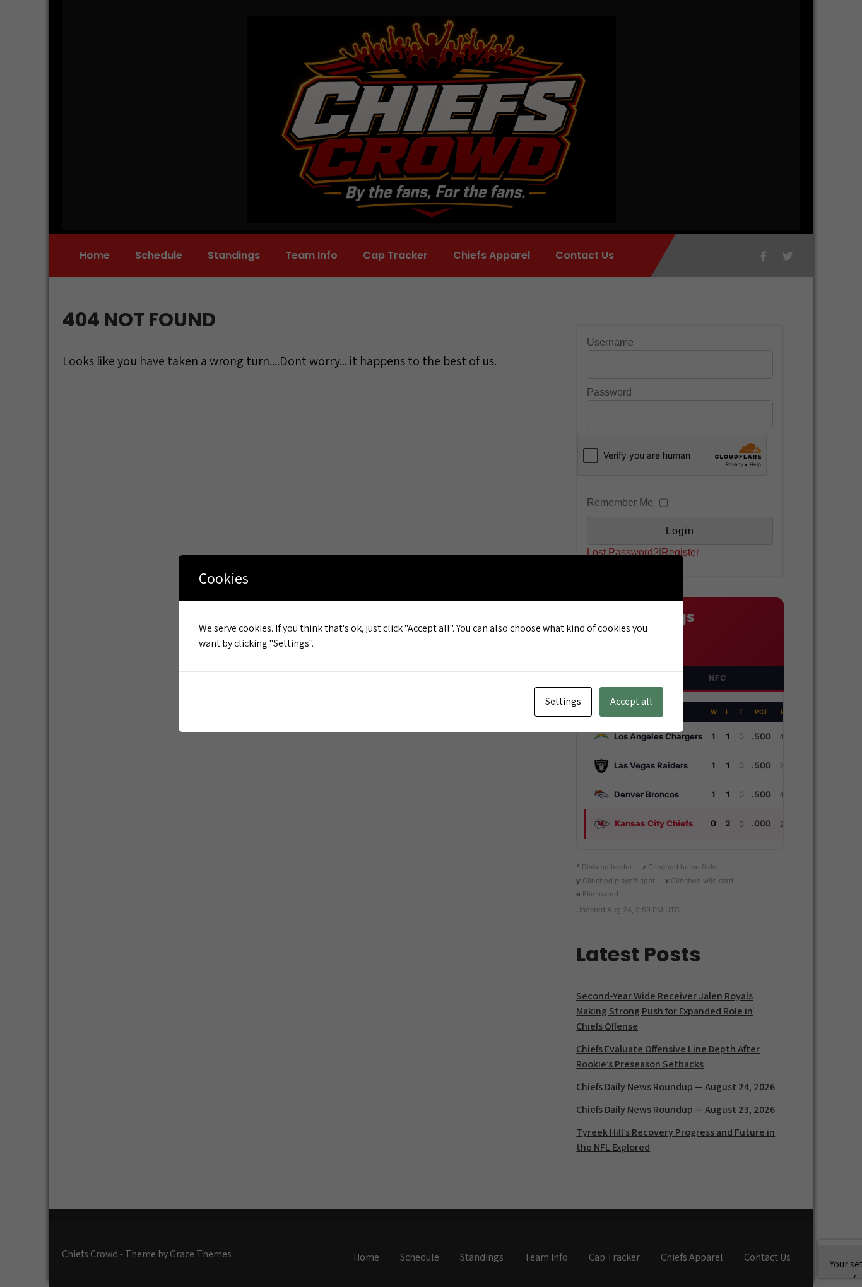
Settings (563, 701)
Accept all (631, 701)
